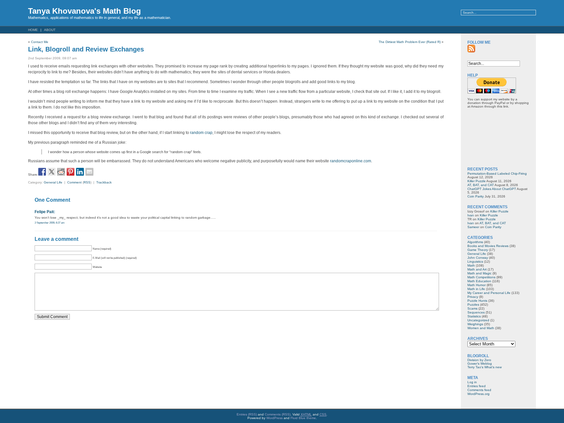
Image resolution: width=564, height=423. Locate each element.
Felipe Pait (44, 212)
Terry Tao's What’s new (484, 367)
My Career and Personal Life (488, 293)
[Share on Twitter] (51, 172)
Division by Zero (479, 360)
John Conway (477, 257)
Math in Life (476, 289)
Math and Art (477, 269)
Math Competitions (481, 277)
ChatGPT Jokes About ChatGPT (491, 189)
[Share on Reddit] (61, 172)
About (49, 30)
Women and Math (480, 328)
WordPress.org (478, 394)
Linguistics (475, 261)
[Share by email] (89, 172)
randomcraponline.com (350, 161)
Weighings (475, 324)
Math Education (479, 281)
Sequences (476, 312)
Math (471, 265)
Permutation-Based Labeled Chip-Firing (497, 173)
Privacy (472, 297)
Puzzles (473, 304)
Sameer (473, 227)
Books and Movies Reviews (488, 246)
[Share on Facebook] (42, 172)
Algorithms (475, 242)
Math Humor (476, 285)
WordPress (274, 418)
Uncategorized (478, 320)
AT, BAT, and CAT (480, 185)
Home (33, 30)
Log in (472, 382)
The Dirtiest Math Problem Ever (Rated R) (410, 42)
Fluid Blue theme (303, 418)
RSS (87, 182)
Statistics (474, 316)
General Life (53, 182)
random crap (201, 132)
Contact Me (39, 42)
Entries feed (476, 386)
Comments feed (479, 390)
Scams (472, 308)
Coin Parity (475, 196)
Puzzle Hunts (477, 300)
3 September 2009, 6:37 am (50, 222)
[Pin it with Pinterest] (70, 172)
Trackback (104, 182)
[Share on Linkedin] (80, 172)
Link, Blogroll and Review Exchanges (86, 49)
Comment (74, 182)
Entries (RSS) (247, 414)
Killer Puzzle (476, 181)
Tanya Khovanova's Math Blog (84, 11)
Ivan (470, 215)
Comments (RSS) (277, 414)
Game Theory (477, 250)
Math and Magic (479, 273)
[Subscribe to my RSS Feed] (471, 48)
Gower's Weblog (479, 363)
